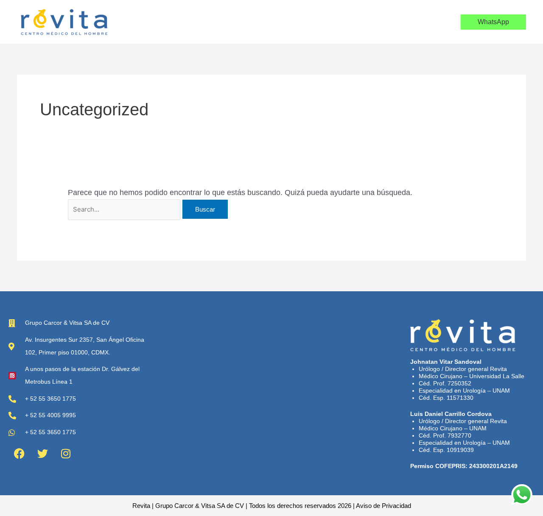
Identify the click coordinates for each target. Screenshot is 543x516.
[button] (493, 22)
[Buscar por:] (125, 209)
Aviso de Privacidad (383, 505)
